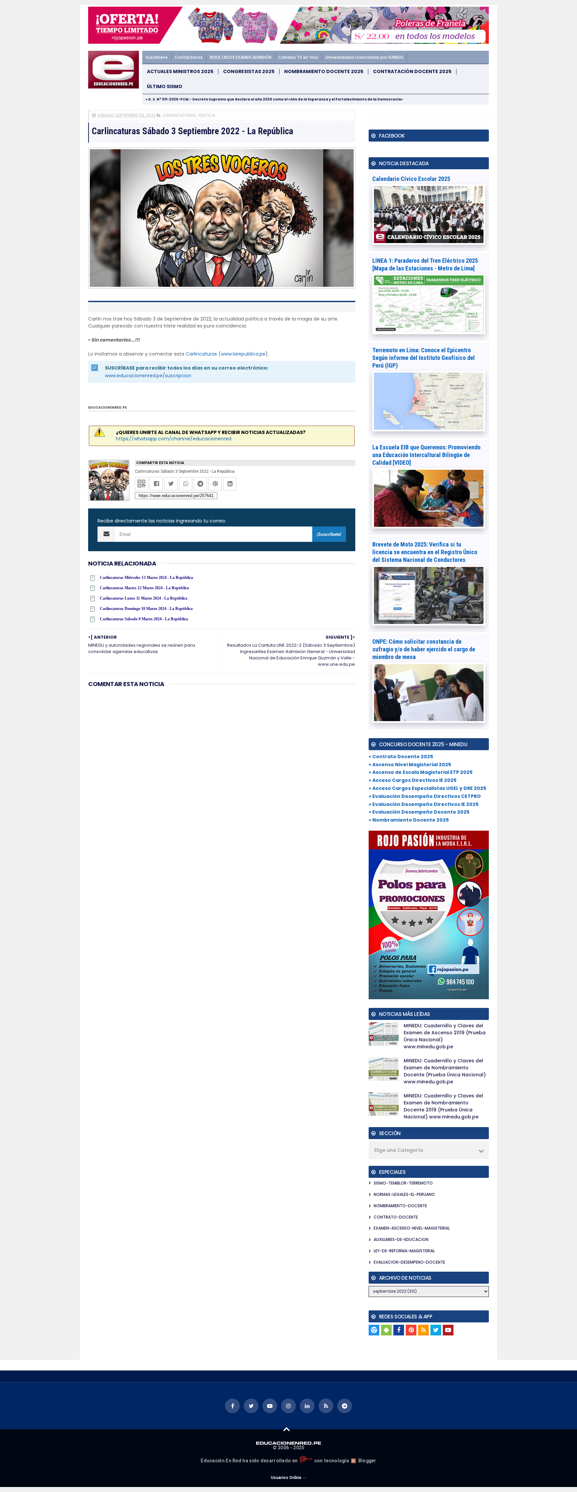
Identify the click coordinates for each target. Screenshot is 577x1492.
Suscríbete (157, 57)
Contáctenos (189, 57)
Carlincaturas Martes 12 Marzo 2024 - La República (144, 588)
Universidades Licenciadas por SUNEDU (364, 57)
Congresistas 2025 (248, 71)
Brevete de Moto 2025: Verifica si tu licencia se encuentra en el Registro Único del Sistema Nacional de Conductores (424, 552)
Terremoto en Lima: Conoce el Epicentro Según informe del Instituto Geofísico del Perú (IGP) (423, 358)
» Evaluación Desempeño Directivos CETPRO (425, 796)
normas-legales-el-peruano (404, 1194)
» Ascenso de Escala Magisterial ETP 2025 (420, 772)
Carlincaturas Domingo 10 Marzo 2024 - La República (146, 608)
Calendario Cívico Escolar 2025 (411, 178)
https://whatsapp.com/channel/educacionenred (173, 438)
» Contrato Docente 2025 (401, 756)
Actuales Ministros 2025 (180, 71)
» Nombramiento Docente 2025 (409, 820)
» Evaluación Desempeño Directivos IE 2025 (423, 804)
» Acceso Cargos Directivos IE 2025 (412, 780)
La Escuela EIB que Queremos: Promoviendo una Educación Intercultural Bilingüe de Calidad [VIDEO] (426, 455)
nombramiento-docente (400, 1206)
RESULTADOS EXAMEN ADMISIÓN (240, 57)
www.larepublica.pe (243, 354)
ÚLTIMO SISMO (164, 86)
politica (206, 115)
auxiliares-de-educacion (401, 1239)
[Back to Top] (286, 1429)
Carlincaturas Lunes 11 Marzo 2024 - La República (143, 598)
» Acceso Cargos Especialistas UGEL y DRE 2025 (427, 788)
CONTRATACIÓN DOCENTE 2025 (412, 71)
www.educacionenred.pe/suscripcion (148, 375)
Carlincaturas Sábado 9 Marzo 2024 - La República (144, 619)
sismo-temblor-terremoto (403, 1183)
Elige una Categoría (398, 1150)
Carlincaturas (201, 354)
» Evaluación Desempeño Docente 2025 (419, 812)
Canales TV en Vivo (298, 57)
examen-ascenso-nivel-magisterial (412, 1228)
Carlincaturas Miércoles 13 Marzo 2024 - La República (146, 577)
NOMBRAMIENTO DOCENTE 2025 (323, 71)
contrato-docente (396, 1217)
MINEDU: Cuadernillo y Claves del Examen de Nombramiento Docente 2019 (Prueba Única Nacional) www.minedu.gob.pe (443, 1106)
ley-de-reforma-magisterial (404, 1251)
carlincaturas (179, 115)
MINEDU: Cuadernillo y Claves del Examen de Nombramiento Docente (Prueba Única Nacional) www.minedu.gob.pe (445, 1071)
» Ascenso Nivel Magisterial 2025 (410, 764)
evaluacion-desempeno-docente (409, 1262)
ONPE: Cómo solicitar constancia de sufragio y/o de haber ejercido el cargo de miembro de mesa (423, 649)
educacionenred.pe (107, 407)
